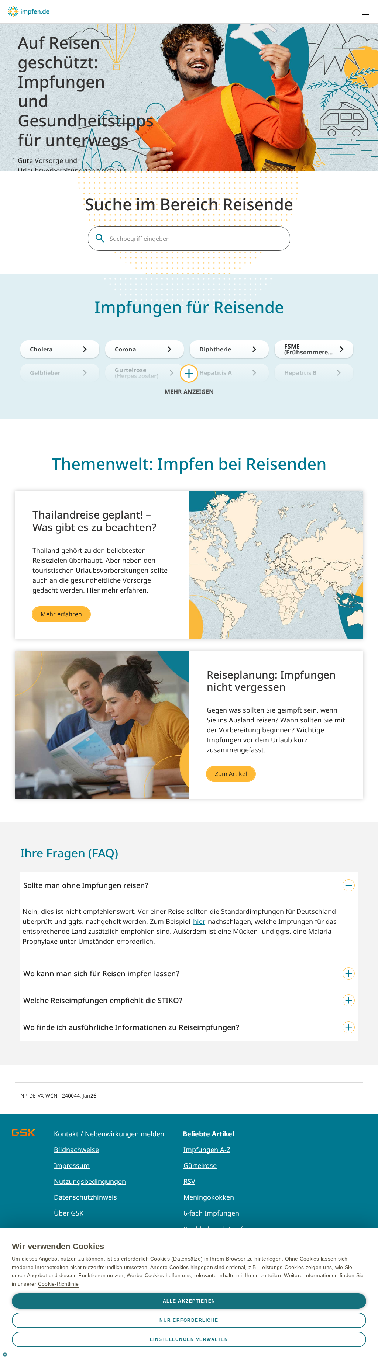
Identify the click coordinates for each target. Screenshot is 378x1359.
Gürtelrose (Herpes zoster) (136, 373)
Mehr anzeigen (189, 391)
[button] (189, 885)
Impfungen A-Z (206, 1149)
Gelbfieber (45, 373)
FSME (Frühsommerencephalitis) (308, 349)
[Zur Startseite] (28, 11)
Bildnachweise (76, 1149)
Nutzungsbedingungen (90, 1181)
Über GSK (68, 1213)
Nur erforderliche (189, 1320)
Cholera (41, 349)
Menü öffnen (365, 12)
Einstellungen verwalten (189, 1339)
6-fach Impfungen (211, 1213)
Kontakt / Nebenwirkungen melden (109, 1133)
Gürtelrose (200, 1165)
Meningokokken (208, 1197)
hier (199, 921)
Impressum (72, 1165)
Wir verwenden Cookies (58, 1246)
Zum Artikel (231, 774)
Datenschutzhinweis (85, 1197)
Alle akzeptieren (189, 1301)
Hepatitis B (300, 373)
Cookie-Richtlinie (58, 1284)
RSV (189, 1181)
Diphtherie (215, 349)
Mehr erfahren (61, 614)
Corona (125, 349)
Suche (100, 238)
